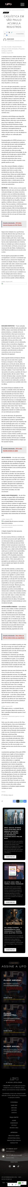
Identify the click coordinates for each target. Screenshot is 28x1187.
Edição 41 (10, 795)
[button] (22, 4)
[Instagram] (10, 1166)
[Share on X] (9, 32)
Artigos (6, 12)
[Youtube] (14, 1166)
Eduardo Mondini (10, 39)
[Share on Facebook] (7, 32)
